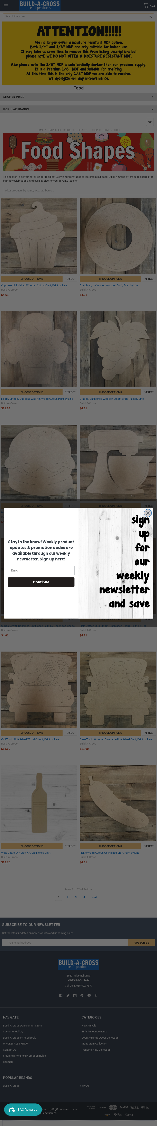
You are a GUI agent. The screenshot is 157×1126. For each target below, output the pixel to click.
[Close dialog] (147, 513)
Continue (41, 582)
